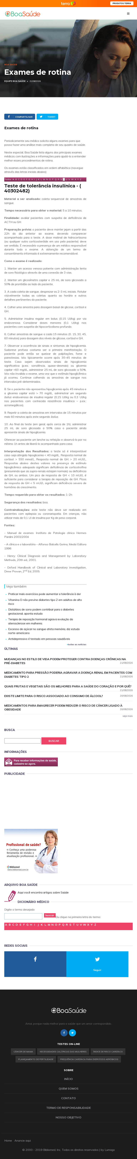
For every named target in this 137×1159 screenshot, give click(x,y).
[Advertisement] (31, 801)
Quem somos (68, 1088)
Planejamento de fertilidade (35, 1059)
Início (68, 1079)
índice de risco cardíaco (108, 1051)
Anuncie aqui (22, 1140)
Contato (68, 1098)
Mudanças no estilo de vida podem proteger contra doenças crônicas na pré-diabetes (68, 661)
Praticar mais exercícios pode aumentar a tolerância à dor (44, 594)
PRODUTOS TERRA (122, 3)
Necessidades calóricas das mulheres (63, 1051)
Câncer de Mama (23, 1051)
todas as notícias (77, 644)
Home (8, 1140)
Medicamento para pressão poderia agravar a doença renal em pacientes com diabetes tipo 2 (68, 674)
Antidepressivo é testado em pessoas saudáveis (39, 639)
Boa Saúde (10, 64)
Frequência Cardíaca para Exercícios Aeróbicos (89, 1059)
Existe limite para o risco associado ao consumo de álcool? (68, 696)
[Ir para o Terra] (68, 3)
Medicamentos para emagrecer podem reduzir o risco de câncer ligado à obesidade (68, 707)
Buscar (54, 741)
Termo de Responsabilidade (68, 1108)
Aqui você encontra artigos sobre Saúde (43, 892)
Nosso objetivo (68, 1117)
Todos (8, 179)
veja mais (128, 716)
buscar (49, 915)
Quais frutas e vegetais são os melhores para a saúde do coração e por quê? (68, 686)
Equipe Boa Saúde (15, 81)
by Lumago (108, 1150)
